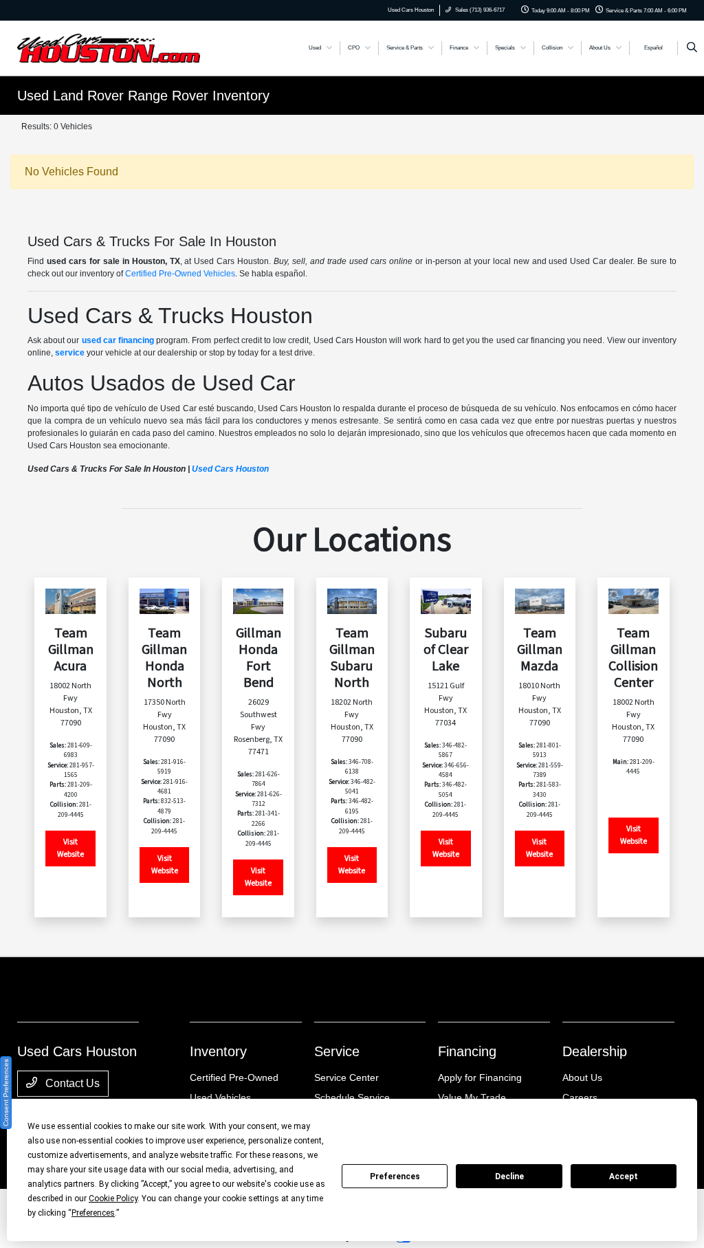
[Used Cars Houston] (108, 47)
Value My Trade (472, 1097)
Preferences (395, 1176)
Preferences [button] (93, 1213)
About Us (582, 1077)
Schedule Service (352, 1097)
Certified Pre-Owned (234, 1077)
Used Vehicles (220, 1097)
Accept (623, 1176)
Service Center (346, 1077)
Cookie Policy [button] (113, 1198)
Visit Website (70, 848)
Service (337, 1051)
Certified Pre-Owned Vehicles (180, 273)
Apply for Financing (480, 1077)
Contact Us (71, 1083)
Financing (467, 1051)
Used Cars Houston (230, 469)
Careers (579, 1097)
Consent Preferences (6, 1092)
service (70, 353)
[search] (692, 48)
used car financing (118, 340)
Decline (509, 1176)
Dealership (594, 1051)
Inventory (218, 1051)
